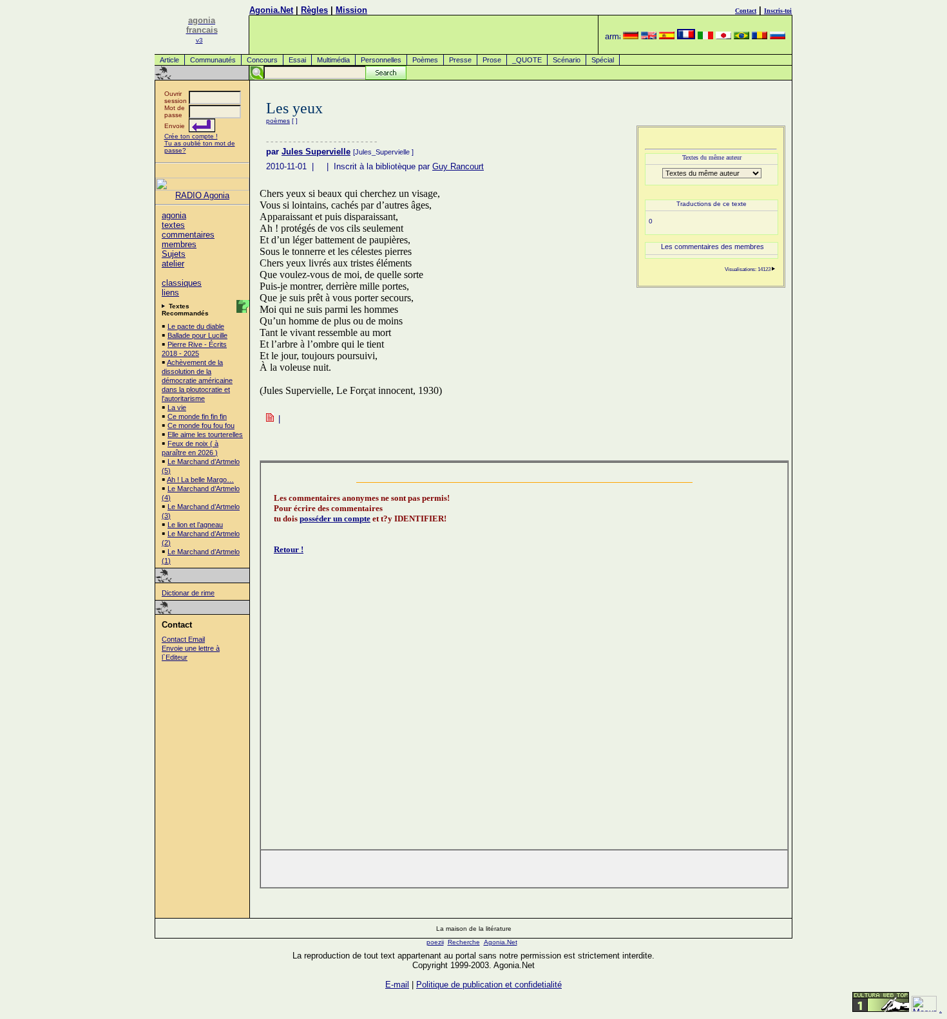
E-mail (397, 984)
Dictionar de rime (188, 593)
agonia (174, 215)
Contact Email (183, 639)
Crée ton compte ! (191, 136)
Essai (297, 60)
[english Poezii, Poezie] (648, 36)
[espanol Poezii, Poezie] (666, 36)
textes (173, 225)
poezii (435, 942)
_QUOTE (527, 60)
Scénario (566, 60)
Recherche (464, 942)
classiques (182, 283)
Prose (492, 60)
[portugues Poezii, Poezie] (741, 36)
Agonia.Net (271, 10)
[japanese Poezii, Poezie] (723, 36)
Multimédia (333, 60)
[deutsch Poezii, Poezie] (630, 36)
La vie (176, 407)
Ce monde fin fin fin (197, 416)
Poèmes (425, 60)
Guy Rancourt (458, 166)
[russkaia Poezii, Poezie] (777, 36)
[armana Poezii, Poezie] (612, 36)
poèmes (278, 120)
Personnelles (381, 60)
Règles (314, 10)
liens (170, 292)
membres (179, 244)
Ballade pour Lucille (197, 335)
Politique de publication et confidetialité (489, 984)
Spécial (602, 60)
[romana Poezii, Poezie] (759, 36)
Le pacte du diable (195, 326)
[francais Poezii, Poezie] (686, 36)
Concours (262, 60)
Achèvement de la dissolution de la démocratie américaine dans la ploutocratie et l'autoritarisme (197, 380)
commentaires (188, 234)
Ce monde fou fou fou (200, 425)
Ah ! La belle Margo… (200, 479)
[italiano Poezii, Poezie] (705, 36)
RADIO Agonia (202, 195)
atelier (173, 263)
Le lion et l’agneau (195, 524)
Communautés (213, 60)
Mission (351, 10)
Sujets (174, 254)
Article (169, 60)
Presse (460, 60)
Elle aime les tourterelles (205, 434)
